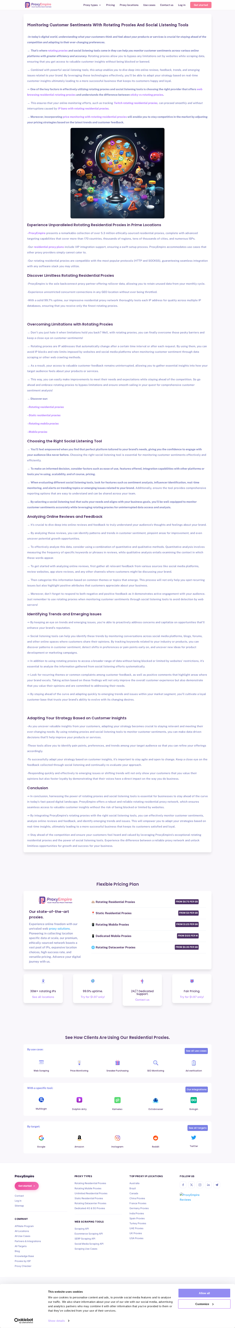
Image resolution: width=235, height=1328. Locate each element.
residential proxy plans (49, 246)
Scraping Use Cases (86, 1248)
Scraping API (82, 1228)
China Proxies (137, 1198)
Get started (201, 4)
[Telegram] (217, 1185)
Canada (133, 1193)
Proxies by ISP (23, 1261)
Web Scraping (41, 1070)
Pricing (110, 5)
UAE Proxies (136, 1228)
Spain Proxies (137, 1218)
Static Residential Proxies (89, 1198)
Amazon (79, 1146)
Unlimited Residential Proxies (91, 1193)
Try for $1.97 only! (93, 996)
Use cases (149, 5)
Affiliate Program (24, 1226)
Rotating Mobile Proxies (88, 1188)
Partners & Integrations (28, 1241)
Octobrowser (155, 1109)
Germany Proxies (139, 1208)
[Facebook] (183, 1185)
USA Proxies (136, 1238)
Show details (56, 1320)
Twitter (194, 1146)
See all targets (198, 1128)
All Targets (21, 1246)
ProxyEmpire (37, 233)
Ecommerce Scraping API (89, 1233)
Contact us (166, 5)
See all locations (43, 996)
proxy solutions (59, 928)
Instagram (117, 1146)
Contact (19, 1195)
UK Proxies (135, 1233)
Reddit (155, 1146)
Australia (134, 1183)
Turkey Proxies (137, 1223)
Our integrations (197, 1089)
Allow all (204, 1293)
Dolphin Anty (79, 1109)
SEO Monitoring (155, 1070)
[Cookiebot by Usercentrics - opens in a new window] (24, 1321)
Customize (202, 1303)
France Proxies (137, 1203)
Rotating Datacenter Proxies (90, 1203)
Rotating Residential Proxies (90, 1183)
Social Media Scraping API (89, 1243)
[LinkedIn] (208, 1185)
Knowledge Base (24, 1256)
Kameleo (117, 1109)
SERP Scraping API (85, 1238)
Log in (181, 5)
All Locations (22, 1231)
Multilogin (41, 1108)
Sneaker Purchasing (117, 1070)
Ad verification (194, 1070)
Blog (17, 1251)
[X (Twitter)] (191, 1185)
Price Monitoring (79, 1070)
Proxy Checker (23, 1266)
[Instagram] (200, 1185)
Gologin (193, 1109)
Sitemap (19, 1205)
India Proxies (136, 1213)
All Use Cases (22, 1236)
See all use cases (196, 1051)
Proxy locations (129, 5)
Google (41, 1146)
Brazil (132, 1188)
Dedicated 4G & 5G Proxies (90, 1208)
